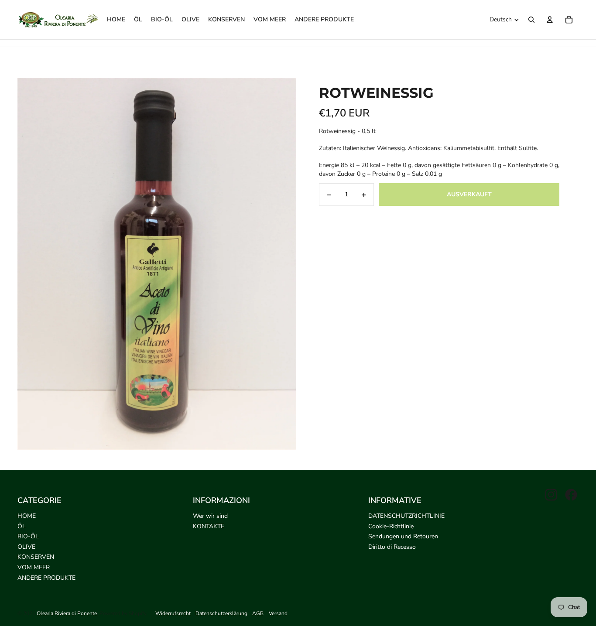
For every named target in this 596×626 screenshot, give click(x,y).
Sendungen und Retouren (403, 536)
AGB (258, 613)
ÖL (21, 526)
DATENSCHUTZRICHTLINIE (406, 516)
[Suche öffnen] (531, 19)
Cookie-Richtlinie (391, 526)
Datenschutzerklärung (221, 613)
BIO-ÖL (28, 536)
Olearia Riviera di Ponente (67, 613)
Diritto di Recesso (392, 547)
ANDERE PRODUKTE (46, 578)
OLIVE (26, 547)
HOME (26, 516)
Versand (278, 613)
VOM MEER (33, 567)
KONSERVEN (35, 557)
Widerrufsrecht (173, 613)
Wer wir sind (210, 516)
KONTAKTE (208, 526)
